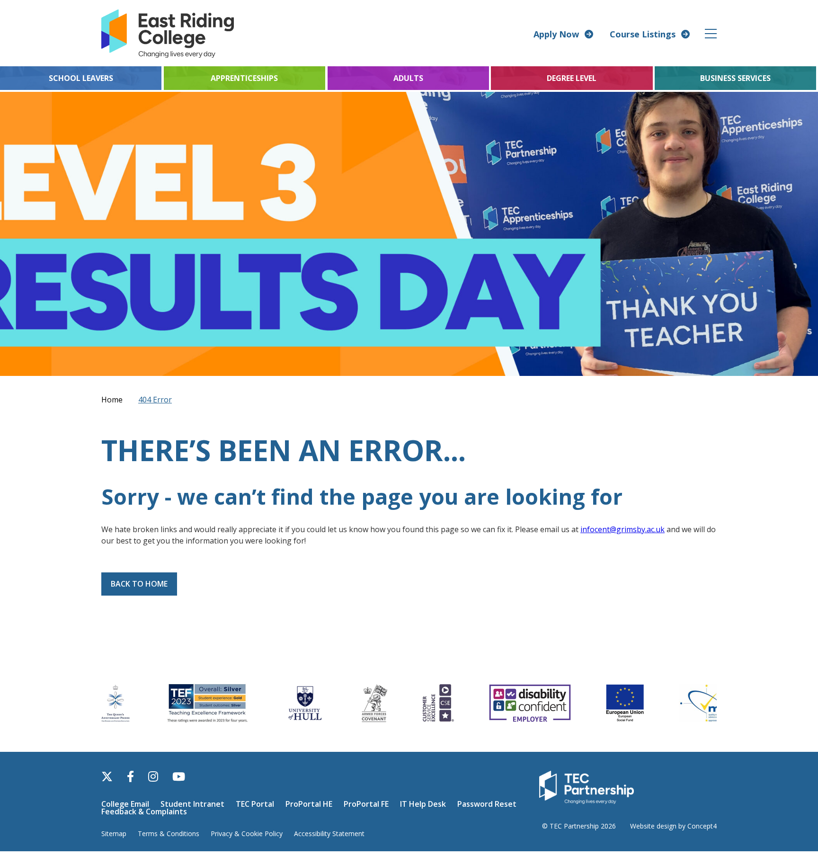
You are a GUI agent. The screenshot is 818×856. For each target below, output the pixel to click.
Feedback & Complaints (144, 811)
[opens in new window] (586, 786)
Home (112, 399)
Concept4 (702, 825)
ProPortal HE (308, 804)
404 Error (155, 399)
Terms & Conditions (168, 833)
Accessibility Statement (329, 833)
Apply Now (556, 34)
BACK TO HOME (139, 584)
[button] (711, 33)
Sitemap (113, 833)
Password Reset (486, 804)
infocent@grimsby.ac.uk (622, 529)
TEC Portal (255, 804)
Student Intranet (192, 804)
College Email (125, 804)
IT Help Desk (423, 804)
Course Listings (643, 34)
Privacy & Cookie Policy (247, 833)
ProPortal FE (366, 804)
